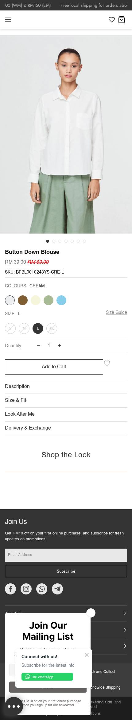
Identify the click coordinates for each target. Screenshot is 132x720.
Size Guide (116, 312)
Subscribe (66, 571)
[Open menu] (14, 19)
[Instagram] (26, 588)
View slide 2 (53, 241)
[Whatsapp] (41, 588)
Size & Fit (15, 400)
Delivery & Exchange (28, 428)
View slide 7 (84, 241)
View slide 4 (66, 241)
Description (17, 386)
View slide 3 (59, 241)
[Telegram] (57, 588)
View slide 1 (47, 241)
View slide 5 (72, 241)
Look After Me (20, 414)
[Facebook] (10, 588)
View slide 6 (78, 241)
